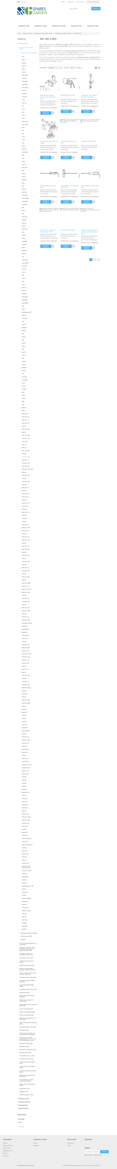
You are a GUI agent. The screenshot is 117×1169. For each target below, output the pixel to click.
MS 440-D (25, 798)
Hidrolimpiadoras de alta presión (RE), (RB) (28, 1005)
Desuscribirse (97, 1155)
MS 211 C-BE (25, 555)
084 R (23, 395)
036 (23, 213)
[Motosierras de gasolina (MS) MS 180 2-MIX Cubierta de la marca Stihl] (90, 129)
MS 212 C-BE (25, 561)
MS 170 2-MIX (26, 435)
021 (23, 130)
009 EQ (24, 63)
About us (5, 1153)
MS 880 (24, 923)
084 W (24, 398)
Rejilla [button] (96, 67)
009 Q (23, 69)
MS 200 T (24, 518)
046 (23, 306)
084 (23, 392)
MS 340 (24, 715)
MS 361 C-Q (25, 743)
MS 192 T (24, 490)
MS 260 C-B (25, 617)
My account (70, 1143)
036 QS (24, 223)
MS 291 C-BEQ (26, 703)
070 (23, 373)
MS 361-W (25, 752)
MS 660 (24, 895)
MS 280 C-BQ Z (26, 687)
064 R (23, 352)
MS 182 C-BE (25, 481)
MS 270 (24, 666)
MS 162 (24, 426)
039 (23, 257)
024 (23, 143)
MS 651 (24, 889)
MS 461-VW (25, 854)
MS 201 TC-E (25, 537)
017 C (23, 109)
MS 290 (24, 690)
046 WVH (24, 318)
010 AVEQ (25, 75)
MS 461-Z (24, 857)
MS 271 (24, 672)
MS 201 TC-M (26, 540)
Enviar (104, 1151)
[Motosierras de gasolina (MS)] (90, 218)
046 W (24, 315)
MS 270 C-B (25, 669)
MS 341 (24, 718)
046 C (23, 309)
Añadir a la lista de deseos (52, 113)
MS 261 (24, 641)
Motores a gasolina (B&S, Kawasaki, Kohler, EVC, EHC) (27, 969)
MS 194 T (24, 509)
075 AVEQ (25, 380)
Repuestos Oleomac (24, 1102)
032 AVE (24, 192)
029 (23, 183)
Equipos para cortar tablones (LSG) (27, 1084)
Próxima (98, 259)
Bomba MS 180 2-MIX (68, 95)
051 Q (23, 337)
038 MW (24, 244)
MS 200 (24, 515)
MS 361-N (25, 746)
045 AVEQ (25, 297)
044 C (23, 284)
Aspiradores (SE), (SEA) (26, 1043)
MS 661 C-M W (26, 910)
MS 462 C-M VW (26, 870)
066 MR (24, 367)
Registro (63, 1)
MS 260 (24, 614)
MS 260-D (25, 626)
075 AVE (24, 377)
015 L (23, 100)
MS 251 (24, 604)
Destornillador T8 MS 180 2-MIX (90, 186)
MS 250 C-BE (25, 601)
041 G (23, 272)
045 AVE (24, 293)
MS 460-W (25, 841)
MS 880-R (25, 926)
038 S (23, 247)
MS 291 (24, 697)
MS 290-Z (24, 694)
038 (23, 232)
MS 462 (24, 860)
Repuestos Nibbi (23, 1108)
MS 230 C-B (25, 567)
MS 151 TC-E (25, 423)
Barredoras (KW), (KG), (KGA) (28, 1027)
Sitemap (5, 1143)
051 (23, 333)
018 (23, 112)
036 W (24, 226)
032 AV (24, 189)
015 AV (24, 90)
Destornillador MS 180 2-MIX (48, 186)
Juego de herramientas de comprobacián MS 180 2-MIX (89, 231)
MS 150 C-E (25, 413)
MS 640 (24, 880)
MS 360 (24, 721)
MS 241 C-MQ (26, 592)
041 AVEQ (25, 260)
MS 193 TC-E (25, 503)
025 (23, 155)
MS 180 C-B (25, 460)
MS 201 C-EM (26, 527)
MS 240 (24, 580)
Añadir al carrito (45, 113)
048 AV (24, 324)
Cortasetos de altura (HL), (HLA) (27, 961)
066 (23, 358)
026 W (24, 164)
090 (23, 404)
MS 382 (24, 783)
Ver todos (21, 1126)
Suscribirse (89, 1155)
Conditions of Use (8, 1150)
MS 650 (24, 883)
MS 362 (24, 755)
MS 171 (24, 444)
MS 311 (24, 709)
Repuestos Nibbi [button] (92, 26)
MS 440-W (25, 804)
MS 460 (24, 829)
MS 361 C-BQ (26, 740)
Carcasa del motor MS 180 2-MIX (48, 142)
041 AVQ (24, 266)
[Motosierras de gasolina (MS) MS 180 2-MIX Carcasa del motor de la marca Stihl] (49, 129)
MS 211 (24, 552)
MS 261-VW (25, 663)
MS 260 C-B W (26, 620)
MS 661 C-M (25, 907)
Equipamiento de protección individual (27, 996)
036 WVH (24, 229)
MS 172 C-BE (25, 450)
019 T (23, 118)
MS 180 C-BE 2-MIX (27, 469)
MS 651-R (25, 892)
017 (23, 106)
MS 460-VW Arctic (27, 838)
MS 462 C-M (25, 863)
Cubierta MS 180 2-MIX (88, 141)
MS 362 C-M (25, 761)
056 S (23, 346)
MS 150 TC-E (25, 417)
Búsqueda (96, 8)
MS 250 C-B (25, 598)
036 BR (24, 220)
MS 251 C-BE (25, 607)
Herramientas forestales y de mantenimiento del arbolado (27, 1033)
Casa (19, 33)
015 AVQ (24, 96)
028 (23, 170)
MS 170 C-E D (26, 438)
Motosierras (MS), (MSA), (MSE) (26, 48)
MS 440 (24, 795)
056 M (24, 343)
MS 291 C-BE (25, 700)
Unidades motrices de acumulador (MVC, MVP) (26, 954)
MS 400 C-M (25, 792)
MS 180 (24, 454)
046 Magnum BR (26, 312)
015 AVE (24, 93)
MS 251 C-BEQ (26, 610)
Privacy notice (6, 1148)
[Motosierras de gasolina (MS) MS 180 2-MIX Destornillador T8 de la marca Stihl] (90, 173)
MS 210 (24, 543)
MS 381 (24, 780)
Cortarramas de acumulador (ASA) (27, 1067)
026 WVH (24, 167)
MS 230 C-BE (25, 570)
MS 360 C (24, 724)
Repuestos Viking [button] (41, 26)
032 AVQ (24, 204)
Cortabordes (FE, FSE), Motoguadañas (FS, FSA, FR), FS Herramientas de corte (28, 1039)
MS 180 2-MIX (26, 457)
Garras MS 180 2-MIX (68, 230)
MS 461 (24, 847)
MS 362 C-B (25, 758)
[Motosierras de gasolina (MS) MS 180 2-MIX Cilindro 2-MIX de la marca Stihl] (70, 129)
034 (23, 207)
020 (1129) (25, 124)
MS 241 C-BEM (26, 583)
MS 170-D (25, 441)
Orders (69, 1145)
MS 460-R (25, 835)
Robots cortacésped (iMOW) (27, 1012)
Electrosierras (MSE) (26, 936)
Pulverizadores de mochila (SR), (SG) (28, 1023)
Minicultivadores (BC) (25, 1052)
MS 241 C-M (25, 586)
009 (23, 56)
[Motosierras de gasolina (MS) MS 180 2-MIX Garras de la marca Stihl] (70, 218)
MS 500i (24, 873)
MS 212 (24, 558)
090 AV (24, 407)
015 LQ (24, 103)
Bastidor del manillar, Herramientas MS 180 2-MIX (48, 97)
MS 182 (24, 478)
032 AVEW (25, 201)
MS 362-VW (25, 774)
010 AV (24, 72)
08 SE (23, 386)
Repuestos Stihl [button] (24, 26)
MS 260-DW (25, 629)
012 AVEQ (25, 84)
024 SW (24, 149)
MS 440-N (25, 801)
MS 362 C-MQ (26, 767)
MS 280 (24, 678)
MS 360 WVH (25, 731)
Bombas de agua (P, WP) (26, 1094)
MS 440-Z (24, 807)
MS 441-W (25, 826)
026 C (23, 161)
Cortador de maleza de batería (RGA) (28, 1071)
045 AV (24, 290)
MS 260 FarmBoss (27, 623)
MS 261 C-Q (25, 660)
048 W (24, 330)
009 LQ (24, 66)
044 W (24, 287)
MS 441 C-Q (25, 823)
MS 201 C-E (25, 524)
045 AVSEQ (25, 303)
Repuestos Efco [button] (76, 26)
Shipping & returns (8, 1145)
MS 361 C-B (25, 737)
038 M (24, 238)
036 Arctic (24, 217)
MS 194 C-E (25, 506)
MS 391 (24, 789)
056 (23, 340)
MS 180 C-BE (25, 466)
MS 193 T (24, 500)
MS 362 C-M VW (26, 764)
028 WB (24, 180)
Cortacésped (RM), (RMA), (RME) (27, 985)
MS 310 (24, 706)
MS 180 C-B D (26, 463)
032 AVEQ (25, 195)
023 (23, 133)
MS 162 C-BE (25, 429)
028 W (24, 176)
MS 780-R (25, 920)
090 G (23, 410)
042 (23, 275)
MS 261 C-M (25, 650)
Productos (36, 1145)
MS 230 (24, 564)
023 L (23, 136)
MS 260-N (25, 632)
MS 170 (24, 432)
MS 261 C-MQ (26, 657)
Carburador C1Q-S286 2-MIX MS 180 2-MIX (89, 96)
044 (23, 281)
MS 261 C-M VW (26, 654)
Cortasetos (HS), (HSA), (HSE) (28, 977)
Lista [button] (99, 67)
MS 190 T (24, 484)
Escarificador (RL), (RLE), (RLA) (28, 989)
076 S (23, 383)
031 (23, 186)
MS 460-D (25, 832)
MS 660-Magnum (27, 898)
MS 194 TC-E (25, 512)
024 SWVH (25, 152)
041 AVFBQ (25, 263)
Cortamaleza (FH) (24, 1088)
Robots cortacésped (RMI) (27, 1015)
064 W (24, 355)
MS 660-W (25, 901)
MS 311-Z (24, 712)
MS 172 (24, 447)
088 (23, 401)
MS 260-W (25, 638)
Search (35, 1143)
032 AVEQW (25, 198)
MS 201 (24, 521)
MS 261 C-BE (25, 644)
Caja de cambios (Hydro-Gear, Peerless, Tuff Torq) (28, 973)
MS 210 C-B (25, 546)
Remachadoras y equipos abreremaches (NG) (26, 1080)
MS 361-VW (25, 749)
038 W (24, 253)
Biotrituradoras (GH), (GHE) (27, 965)
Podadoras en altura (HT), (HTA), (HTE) (27, 1000)
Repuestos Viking (23, 1098)
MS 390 (24, 786)
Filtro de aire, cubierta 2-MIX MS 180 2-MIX (48, 231)
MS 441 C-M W (26, 817)
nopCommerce (29, 1165)
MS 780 (24, 917)
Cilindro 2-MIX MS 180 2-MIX (69, 142)
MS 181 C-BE (25, 475)
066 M (24, 364)
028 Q (23, 173)
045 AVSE (24, 300)
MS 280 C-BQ (26, 684)
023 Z (23, 140)
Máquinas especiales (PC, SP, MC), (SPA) (28, 1018)
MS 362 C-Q (25, 771)
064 (23, 349)
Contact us (6, 1156)
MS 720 (24, 913)
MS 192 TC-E (25, 494)
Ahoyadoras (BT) (24, 1046)
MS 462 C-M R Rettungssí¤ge (26, 867)
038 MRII (24, 241)
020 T (23, 127)
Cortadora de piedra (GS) (26, 1058)
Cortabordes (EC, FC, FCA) (27, 1055)
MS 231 (24, 574)
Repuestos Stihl (23, 43)
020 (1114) (25, 121)
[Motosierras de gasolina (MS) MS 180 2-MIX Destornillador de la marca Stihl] (49, 173)
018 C (23, 115)
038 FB (24, 235)
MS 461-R (25, 851)
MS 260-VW (25, 635)
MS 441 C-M (25, 814)
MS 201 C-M (25, 530)
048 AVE (24, 327)
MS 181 (24, 472)
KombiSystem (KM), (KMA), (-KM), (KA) (28, 981)
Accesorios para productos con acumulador (28, 944)
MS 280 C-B (25, 681)
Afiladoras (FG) (24, 1091)
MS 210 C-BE (25, 549)
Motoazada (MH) (24, 1030)
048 (23, 321)
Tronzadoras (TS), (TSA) (26, 958)
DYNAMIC (21, 1119)
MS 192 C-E (25, 487)
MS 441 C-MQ (26, 820)
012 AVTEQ (25, 87)
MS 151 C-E (25, 420)
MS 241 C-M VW (26, 589)
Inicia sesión (71, 1)
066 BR (24, 361)
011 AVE (24, 78)
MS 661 (24, 904)
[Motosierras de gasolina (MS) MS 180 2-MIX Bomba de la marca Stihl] (70, 83)
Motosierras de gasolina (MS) (29, 53)
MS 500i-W (25, 877)
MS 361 (24, 734)
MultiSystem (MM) (24, 992)
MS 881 (24, 929)
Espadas (23, 939)
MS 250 (24, 595)
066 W (24, 370)
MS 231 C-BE (25, 577)
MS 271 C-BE (25, 675)
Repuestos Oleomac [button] (59, 26)
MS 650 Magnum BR (27, 886)
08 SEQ (24, 389)
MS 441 (24, 811)
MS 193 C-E (25, 497)
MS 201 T (24, 534)
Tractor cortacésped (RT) (26, 1009)
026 (23, 158)
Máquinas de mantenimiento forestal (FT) (27, 1076)
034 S (23, 210)
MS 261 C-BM (26, 647)
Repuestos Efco (23, 1105)
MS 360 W (25, 727)
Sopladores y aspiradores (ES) (28, 1049)
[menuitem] (24, 26)
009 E (23, 60)
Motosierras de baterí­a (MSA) (29, 933)
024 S (23, 146)
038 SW (24, 250)
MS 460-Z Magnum (27, 844)
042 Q (23, 278)
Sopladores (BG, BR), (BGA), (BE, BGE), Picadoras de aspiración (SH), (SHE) (27, 949)
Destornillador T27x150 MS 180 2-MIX (69, 186)
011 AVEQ (24, 81)
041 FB (24, 269)
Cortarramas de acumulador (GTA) (27, 1062)
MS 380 (24, 777)
